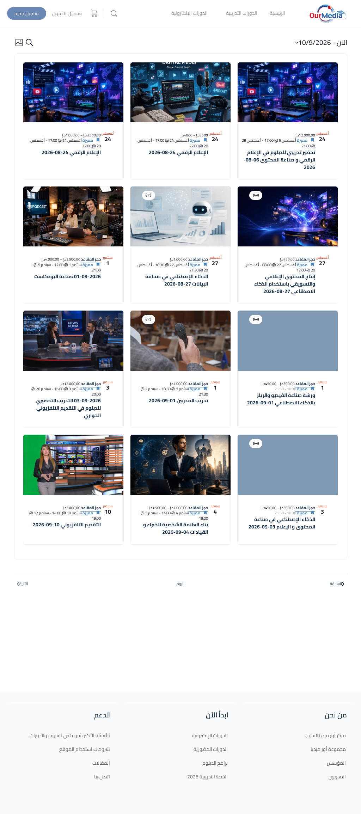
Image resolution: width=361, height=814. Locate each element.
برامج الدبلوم (215, 762)
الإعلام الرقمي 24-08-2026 (178, 152)
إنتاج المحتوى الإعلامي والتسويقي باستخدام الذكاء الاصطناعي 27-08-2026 (284, 284)
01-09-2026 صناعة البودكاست (67, 276)
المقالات (101, 762)
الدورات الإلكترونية (210, 735)
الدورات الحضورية (211, 749)
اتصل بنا (102, 776)
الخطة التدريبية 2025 (207, 776)
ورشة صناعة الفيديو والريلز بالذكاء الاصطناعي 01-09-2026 (281, 399)
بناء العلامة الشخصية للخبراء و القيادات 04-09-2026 (175, 528)
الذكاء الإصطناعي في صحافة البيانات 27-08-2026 (176, 280)
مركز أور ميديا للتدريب (325, 735)
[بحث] (114, 13)
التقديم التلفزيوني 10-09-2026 (67, 524)
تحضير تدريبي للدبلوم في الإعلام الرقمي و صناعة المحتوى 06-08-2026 (279, 160)
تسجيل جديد (26, 13)
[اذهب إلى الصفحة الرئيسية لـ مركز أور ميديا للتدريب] (327, 12)
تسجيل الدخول (67, 13)
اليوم (180, 584)
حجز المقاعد (305, 259)
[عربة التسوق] (93, 13)
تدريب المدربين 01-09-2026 (178, 400)
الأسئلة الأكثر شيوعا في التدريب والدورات (70, 735)
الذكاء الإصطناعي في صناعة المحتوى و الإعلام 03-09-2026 (282, 523)
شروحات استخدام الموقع (84, 749)
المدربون (337, 776)
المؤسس (336, 762)
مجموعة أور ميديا (328, 749)
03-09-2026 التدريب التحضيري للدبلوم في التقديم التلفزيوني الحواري (68, 408)
